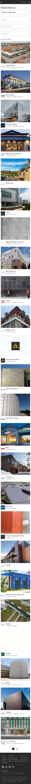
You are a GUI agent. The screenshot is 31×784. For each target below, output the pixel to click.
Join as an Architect (13, 758)
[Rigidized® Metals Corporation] (15, 228)
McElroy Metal (10, 95)
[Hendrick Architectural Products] (15, 522)
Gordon (8, 683)
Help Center (5, 762)
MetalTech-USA (10, 330)
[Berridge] (15, 640)
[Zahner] (15, 287)
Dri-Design (9, 477)
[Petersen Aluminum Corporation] (15, 581)
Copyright (20, 781)
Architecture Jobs (24, 758)
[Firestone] (15, 610)
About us (4, 758)
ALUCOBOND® (10, 65)
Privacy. (4, 779)
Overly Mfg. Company (12, 418)
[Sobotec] (15, 552)
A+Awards (4, 759)
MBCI (7, 447)
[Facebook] (3, 767)
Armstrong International (12, 359)
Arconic (8, 212)
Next (17, 749)
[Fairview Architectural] (15, 375)
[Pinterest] (10, 767)
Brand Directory (24, 761)
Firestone (8, 624)
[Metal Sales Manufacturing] (15, 140)
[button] (27, 12)
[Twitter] (6, 767)
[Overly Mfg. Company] (15, 405)
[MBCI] (15, 434)
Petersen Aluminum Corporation (15, 594)
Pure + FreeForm (11, 741)
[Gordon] (15, 669)
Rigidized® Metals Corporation (15, 242)
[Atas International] (15, 258)
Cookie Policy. (16, 779)
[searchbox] (2, 19)
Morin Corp (9, 506)
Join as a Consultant (13, 759)
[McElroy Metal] (15, 81)
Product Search (24, 759)
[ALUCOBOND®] (15, 52)
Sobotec (8, 565)
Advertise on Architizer (13, 761)
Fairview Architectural (12, 389)
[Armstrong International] (15, 346)
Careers (4, 761)
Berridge (8, 653)
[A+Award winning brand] (29, 43)
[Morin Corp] (15, 493)
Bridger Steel (9, 183)
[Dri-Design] (15, 463)
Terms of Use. (9, 779)
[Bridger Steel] (15, 170)
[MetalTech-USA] (15, 316)
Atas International (11, 271)
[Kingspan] (15, 699)
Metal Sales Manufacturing (13, 154)
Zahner (8, 301)
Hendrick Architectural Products (15, 536)
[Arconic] (15, 199)
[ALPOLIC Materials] (15, 111)
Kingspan (8, 712)
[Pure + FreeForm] (15, 728)
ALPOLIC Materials (11, 124)
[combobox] (15, 19)
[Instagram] (13, 767)
